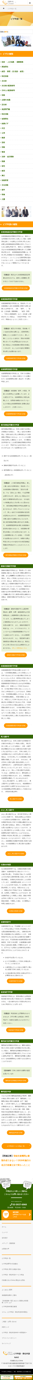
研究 (3, 166)
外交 (3, 128)
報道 (3, 152)
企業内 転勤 (6, 100)
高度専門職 (6, 109)
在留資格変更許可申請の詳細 (15, 358)
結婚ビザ (5, 123)
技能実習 (5, 180)
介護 (3, 199)
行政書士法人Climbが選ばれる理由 (13, 1280)
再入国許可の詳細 (16, 799)
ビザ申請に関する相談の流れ (11, 1269)
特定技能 (5, 76)
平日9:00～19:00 (5, 1179)
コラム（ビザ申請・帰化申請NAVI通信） (15, 1312)
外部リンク (5, 1327)
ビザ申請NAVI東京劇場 (9, 1306)
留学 (3, 190)
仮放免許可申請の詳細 (15, 1030)
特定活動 (5, 114)
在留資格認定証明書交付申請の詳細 (15, 288)
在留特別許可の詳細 (15, 981)
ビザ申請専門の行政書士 (10, 1264)
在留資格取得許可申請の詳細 (15, 726)
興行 (3, 175)
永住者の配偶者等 (8, 85)
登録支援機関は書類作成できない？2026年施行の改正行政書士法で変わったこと (16, 1160)
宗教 (3, 147)
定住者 (4, 104)
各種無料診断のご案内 (9, 1295)
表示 (6, 32)
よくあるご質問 (7, 1290)
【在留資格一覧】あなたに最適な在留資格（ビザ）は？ (15, 1301)
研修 (3, 194)
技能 (3, 95)
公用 (3, 133)
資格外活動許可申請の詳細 (16, 655)
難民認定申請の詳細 (15, 1133)
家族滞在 (5, 67)
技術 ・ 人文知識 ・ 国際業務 (12, 62)
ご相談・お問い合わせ (9, 1322)
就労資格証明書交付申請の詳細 (16, 555)
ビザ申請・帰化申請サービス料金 (13, 1275)
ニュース (5, 1232)
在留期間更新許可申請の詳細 (15, 414)
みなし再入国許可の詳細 (16, 854)
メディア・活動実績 (8, 1243)
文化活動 (5, 185)
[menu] (30, 2)
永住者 (4, 81)
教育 (3, 171)
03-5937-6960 (6, 1378)
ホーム (4, 1227)
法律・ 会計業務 (8, 156)
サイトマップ (6, 1343)
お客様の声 (5, 1249)
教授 (3, 137)
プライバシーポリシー (9, 1338)
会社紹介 (5, 1238)
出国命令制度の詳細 (15, 911)
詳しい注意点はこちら (19, 648)
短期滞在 (5, 119)
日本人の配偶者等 (8, 90)
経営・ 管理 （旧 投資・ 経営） (13, 71)
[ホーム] (4, 8)
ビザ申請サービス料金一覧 (16, 1146)
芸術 (3, 142)
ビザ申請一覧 (6, 1258)
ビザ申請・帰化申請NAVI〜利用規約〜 (14, 1332)
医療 (3, 161)
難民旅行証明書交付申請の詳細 (16, 1081)
